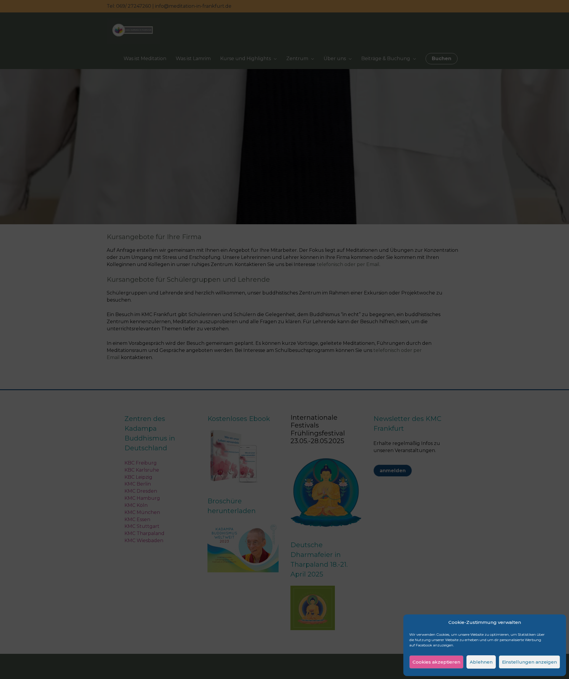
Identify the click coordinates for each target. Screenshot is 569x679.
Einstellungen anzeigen (529, 662)
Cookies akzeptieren (436, 662)
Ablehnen (481, 662)
